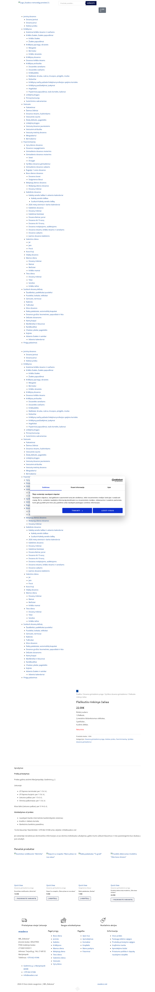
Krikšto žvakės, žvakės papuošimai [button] (39, 35)
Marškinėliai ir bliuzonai (35, 324)
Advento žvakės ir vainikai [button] (36, 336)
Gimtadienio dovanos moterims (38, 151)
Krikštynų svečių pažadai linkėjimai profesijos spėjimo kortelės (53, 82)
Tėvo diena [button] (30, 273)
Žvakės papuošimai (36, 41)
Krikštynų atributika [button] (34, 63)
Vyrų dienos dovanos (34, 145)
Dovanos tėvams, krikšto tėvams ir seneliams (46, 230)
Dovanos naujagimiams (35, 148)
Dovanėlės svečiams (37, 70)
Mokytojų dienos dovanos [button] (36, 183)
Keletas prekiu (31, 26)
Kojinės (29, 333)
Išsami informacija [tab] (77, 487)
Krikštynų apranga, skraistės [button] (37, 45)
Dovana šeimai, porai (37, 217)
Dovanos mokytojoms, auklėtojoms (43, 226)
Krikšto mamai (34, 270)
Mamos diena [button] (31, 258)
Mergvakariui (31, 135)
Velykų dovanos (32, 255)
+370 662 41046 (33, 957)
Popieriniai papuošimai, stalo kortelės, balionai (47, 92)
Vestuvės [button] (27, 104)
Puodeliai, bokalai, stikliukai (37, 295)
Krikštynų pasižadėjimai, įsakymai (42, 85)
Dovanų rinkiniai (35, 189)
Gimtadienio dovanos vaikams (38, 167)
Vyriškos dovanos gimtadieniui (38, 164)
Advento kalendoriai (36, 339)
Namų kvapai (31, 321)
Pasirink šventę (121, 739)
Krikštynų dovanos (33, 57)
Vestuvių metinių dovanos (36, 132)
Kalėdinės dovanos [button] (33, 192)
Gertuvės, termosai (33, 299)
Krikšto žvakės (34, 38)
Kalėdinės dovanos (36, 208)
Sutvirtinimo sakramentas (36, 101)
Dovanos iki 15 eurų (36, 220)
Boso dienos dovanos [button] (34, 173)
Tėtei (30, 280)
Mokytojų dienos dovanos (39, 186)
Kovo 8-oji (30, 251)
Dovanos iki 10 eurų (36, 223)
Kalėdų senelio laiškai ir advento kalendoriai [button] (46, 195)
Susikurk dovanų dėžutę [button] (33, 289)
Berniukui (32, 51)
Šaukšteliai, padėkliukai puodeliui (39, 292)
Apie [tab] (109, 487)
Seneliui (32, 283)
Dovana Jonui (31, 23)
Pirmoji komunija (33, 98)
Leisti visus (107, 510)
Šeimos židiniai (32, 110)
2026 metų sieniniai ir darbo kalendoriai (44, 204)
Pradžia (79, 694)
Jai (29, 242)
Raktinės (29, 302)
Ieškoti (91, 3)
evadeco (23, 931)
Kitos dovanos (31, 308)
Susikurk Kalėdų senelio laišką (43, 201)
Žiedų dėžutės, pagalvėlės (36, 120)
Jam (30, 245)
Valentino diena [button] (32, 239)
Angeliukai (33, 88)
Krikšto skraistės (35, 54)
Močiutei (32, 267)
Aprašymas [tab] (18, 768)
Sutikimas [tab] (46, 487)
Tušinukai (30, 305)
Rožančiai (32, 79)
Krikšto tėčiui (34, 286)
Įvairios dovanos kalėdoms (39, 236)
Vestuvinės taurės (33, 117)
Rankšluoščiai (31, 327)
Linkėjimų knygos (33, 95)
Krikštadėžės (34, 73)
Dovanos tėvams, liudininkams (38, 114)
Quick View (18, 885)
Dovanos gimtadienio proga (93, 694)
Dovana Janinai (32, 19)
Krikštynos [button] (28, 29)
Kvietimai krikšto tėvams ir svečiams (40, 32)
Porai (31, 248)
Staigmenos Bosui (36, 179)
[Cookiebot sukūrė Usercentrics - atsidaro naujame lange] (113, 480)
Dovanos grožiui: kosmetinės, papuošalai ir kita (44, 314)
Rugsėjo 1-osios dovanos (36, 170)
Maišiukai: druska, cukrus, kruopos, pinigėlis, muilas (49, 76)
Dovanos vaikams (35, 233)
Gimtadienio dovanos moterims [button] (38, 154)
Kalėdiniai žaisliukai (36, 214)
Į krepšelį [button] (52, 898)
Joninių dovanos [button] (30, 16)
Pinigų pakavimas (30, 342)
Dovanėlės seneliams (37, 66)
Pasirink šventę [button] (30, 142)
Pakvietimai (30, 107)
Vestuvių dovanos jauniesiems (38, 126)
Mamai (31, 264)
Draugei (32, 161)
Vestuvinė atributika (34, 129)
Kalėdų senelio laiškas (39, 198)
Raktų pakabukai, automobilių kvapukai (41, 311)
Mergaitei (32, 48)
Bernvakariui (31, 139)
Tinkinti (76, 510)
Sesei (31, 157)
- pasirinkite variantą (26, 898)
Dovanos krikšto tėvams (35, 60)
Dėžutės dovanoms (33, 317)
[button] (77, 348)
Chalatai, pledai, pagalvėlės (36, 330)
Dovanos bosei (34, 176)
